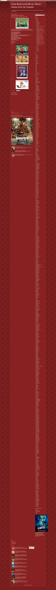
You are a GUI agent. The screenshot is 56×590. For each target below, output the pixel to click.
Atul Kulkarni (37, 140)
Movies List (13, 544)
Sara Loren (37, 413)
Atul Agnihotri (37, 139)
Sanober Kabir (37, 412)
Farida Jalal (37, 189)
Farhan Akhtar (37, 188)
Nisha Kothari (37, 319)
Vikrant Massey (37, 496)
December (37, 22)
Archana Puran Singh (38, 126)
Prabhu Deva (37, 333)
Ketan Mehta (37, 246)
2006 (36, 65)
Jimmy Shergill (37, 227)
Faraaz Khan (37, 186)
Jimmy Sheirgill (37, 226)
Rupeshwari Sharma (38, 398)
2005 (36, 64)
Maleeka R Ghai (37, 271)
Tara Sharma (37, 474)
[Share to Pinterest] (19, 90)
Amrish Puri (37, 109)
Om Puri (36, 324)
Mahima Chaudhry (38, 269)
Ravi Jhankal (37, 382)
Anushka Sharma (37, 123)
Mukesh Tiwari (37, 296)
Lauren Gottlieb (37, 262)
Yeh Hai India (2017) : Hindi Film (39, 35)
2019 (36, 19)
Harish (36, 198)
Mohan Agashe (37, 288)
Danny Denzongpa (38, 164)
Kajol (36, 234)
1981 (36, 54)
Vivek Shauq (37, 502)
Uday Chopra (37, 485)
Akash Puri (37, 95)
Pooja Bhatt (37, 331)
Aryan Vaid (37, 134)
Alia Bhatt (37, 101)
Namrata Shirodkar (38, 303)
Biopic (36, 153)
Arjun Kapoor (37, 127)
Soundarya (37, 454)
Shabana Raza (37, 419)
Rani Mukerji (37, 375)
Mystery (36, 299)
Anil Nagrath (37, 115)
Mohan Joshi (37, 289)
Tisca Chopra (37, 482)
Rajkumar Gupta (37, 360)
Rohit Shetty (37, 396)
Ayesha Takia (37, 143)
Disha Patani (37, 179)
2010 (36, 68)
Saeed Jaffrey (37, 402)
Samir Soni (37, 406)
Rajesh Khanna (37, 358)
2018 (36, 20)
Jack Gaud (37, 215)
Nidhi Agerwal (37, 316)
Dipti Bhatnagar (37, 178)
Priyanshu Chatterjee (38, 341)
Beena (36, 148)
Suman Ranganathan (38, 457)
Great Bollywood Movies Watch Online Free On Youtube (26, 5)
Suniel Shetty (37, 458)
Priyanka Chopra (37, 340)
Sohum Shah (37, 447)
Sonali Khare (37, 451)
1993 (36, 55)
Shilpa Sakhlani (37, 434)
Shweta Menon (37, 441)
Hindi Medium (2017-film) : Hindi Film (19, 558)
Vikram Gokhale (37, 495)
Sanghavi (37, 407)
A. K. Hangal (37, 77)
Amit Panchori (37, 106)
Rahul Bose (37, 351)
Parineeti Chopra (37, 326)
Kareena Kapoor (37, 240)
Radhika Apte (37, 347)
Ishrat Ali (37, 212)
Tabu (36, 471)
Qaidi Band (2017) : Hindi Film (39, 33)
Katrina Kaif (37, 244)
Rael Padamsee (37, 348)
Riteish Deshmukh (38, 393)
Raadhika (37, 344)
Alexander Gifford (37, 99)
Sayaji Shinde (37, 416)
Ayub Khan (37, 144)
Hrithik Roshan (37, 206)
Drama (36, 181)
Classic (36, 160)
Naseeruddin (37, 305)
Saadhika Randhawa (38, 399)
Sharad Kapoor (37, 426)
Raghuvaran (37, 350)
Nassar (36, 307)
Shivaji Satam (37, 436)
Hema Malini (37, 200)
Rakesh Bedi (37, 365)
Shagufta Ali (37, 420)
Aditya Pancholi (37, 89)
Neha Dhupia (37, 313)
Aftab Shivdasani (37, 92)
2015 (36, 72)
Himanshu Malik (37, 203)
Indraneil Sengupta (38, 209)
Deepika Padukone (38, 167)
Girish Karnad (37, 192)
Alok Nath (37, 102)
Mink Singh (37, 285)
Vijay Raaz (37, 493)
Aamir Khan (37, 78)
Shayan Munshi (37, 431)
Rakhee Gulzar (37, 367)
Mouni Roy (37, 292)
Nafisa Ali (37, 300)
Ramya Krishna (37, 371)
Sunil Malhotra (37, 460)
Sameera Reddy (37, 405)
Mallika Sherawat (37, 272)
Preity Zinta (37, 337)
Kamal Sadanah (37, 237)
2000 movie (37, 60)
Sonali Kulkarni (37, 452)
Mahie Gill (37, 267)
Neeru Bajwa (37, 312)
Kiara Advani (37, 248)
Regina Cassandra (38, 388)
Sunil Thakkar (37, 462)
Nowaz (36, 322)
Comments (30, 548)
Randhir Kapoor (37, 374)
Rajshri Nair (37, 364)
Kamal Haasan (37, 236)
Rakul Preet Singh (38, 368)
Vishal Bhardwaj (37, 499)
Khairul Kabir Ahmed (38, 247)
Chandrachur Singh (38, 158)
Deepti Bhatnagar (37, 168)
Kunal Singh (37, 258)
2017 (36, 21)
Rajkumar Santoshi (38, 362)
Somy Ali (37, 448)
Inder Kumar (37, 208)
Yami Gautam (37, 503)
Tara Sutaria (37, 475)
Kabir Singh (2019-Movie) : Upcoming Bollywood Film (20, 150)
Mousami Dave (37, 293)
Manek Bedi (37, 274)
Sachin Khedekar (37, 400)
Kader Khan (37, 233)
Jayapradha (37, 224)
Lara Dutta (37, 261)
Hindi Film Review (14, 543)
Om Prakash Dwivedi (38, 323)
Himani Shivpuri (37, 202)
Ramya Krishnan (37, 372)
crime (36, 162)
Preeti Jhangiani (37, 336)
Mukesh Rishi (37, 295)
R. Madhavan (37, 343)
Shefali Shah (37, 433)
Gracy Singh (37, 195)
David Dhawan (37, 165)
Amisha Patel (37, 105)
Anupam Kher (37, 122)
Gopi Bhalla (37, 193)
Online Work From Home (22, 88)
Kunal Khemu (37, 257)
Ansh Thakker (37, 120)
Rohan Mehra (37, 395)
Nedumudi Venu (37, 310)
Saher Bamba (37, 403)
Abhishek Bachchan (38, 81)
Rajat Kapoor (37, 357)
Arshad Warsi (37, 130)
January (37, 50)
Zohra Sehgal (37, 506)
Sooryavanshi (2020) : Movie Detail (18, 569)
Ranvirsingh (37, 379)
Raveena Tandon (37, 381)
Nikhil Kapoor (37, 317)
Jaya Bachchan (37, 222)
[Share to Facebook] (18, 90)
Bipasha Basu (37, 154)
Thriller (36, 478)
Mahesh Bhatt (37, 265)
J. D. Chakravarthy (38, 213)
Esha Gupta (37, 184)
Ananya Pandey (37, 113)
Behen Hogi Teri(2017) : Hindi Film (18, 580)
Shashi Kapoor (37, 429)
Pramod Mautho (37, 334)
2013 (36, 70)
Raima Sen (37, 354)
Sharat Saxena (37, 427)
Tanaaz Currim (37, 472)
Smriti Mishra (37, 444)
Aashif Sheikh (37, 79)
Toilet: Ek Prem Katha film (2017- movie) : (19, 547)
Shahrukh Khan (37, 422)
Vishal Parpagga (37, 500)
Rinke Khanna (37, 391)
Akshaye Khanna (37, 98)
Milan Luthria (37, 281)
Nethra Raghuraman (38, 315)
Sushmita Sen (37, 468)
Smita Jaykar (37, 443)
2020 (36, 75)
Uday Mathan (37, 486)
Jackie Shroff (37, 216)
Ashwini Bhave (37, 137)
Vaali (36, 489)
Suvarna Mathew (37, 469)
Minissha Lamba (37, 284)
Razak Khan (37, 385)
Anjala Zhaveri (37, 117)
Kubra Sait (37, 255)
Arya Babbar (37, 133)
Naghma (37, 302)
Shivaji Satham (37, 437)
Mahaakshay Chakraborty (38, 264)
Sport (36, 455)
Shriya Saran (37, 440)
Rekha (36, 389)
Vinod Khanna (37, 498)
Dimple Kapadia (37, 175)
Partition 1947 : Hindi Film (39, 34)
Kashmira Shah (37, 243)
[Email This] (16, 90)
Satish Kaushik (37, 414)
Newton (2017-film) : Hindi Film (39, 36)
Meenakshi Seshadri (38, 279)
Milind (36, 282)
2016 (36, 51)
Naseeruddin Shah (38, 306)
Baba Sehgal (37, 147)
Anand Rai (37, 112)
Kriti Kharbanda (37, 253)
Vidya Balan (37, 492)
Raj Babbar (37, 355)
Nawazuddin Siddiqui (38, 309)
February (37, 49)
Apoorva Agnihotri (38, 124)
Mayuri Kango (37, 278)
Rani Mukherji (37, 376)
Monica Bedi (37, 291)
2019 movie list (37, 74)
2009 (36, 67)
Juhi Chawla (37, 231)
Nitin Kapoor (37, 320)
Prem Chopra (37, 338)
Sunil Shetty (37, 461)
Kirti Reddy (37, 250)
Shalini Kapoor (37, 424)
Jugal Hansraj (37, 230)
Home (36, 509)
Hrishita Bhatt (37, 205)
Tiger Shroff (37, 479)
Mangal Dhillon (37, 275)
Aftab (36, 91)
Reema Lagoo (37, 386)
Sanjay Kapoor (37, 409)
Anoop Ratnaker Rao (38, 119)
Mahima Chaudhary (38, 268)
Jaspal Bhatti (37, 220)
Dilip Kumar (37, 174)
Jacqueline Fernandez (38, 217)
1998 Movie (37, 58)
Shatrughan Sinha (38, 430)
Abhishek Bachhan (38, 82)
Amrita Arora (37, 110)
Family (36, 185)
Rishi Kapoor (37, 392)
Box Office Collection (38, 511)
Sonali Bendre (37, 450)
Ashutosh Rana (37, 136)
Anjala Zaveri (37, 116)
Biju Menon (37, 151)
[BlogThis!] (17, 90)
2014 (36, 71)
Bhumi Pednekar (37, 150)
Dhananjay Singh (37, 171)
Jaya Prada (37, 223)
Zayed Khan (37, 505)
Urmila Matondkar (38, 488)
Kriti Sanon (37, 254)
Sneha (36, 445)
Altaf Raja (37, 103)
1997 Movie (37, 57)
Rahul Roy (37, 353)
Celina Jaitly (37, 157)
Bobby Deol (37, 155)
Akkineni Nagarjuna (38, 96)
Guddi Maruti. (37, 196)
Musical (36, 298)
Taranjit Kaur (37, 476)
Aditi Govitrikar (37, 86)
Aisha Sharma (37, 93)
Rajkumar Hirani (37, 361)
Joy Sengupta (37, 229)
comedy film (37, 161)
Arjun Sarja (37, 129)
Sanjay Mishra (37, 410)
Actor (36, 84)
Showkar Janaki (37, 438)
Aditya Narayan (37, 88)
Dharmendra (37, 172)
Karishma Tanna (37, 241)
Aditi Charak (37, 85)
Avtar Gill (37, 141)
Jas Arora (37, 219)
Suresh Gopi (37, 465)
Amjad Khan (37, 108)
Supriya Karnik (37, 464)
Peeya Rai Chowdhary (38, 329)
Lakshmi (37, 260)
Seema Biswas (37, 417)
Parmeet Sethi (37, 327)
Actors (36, 512)
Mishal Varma (37, 286)
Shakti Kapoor (37, 423)
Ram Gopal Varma (38, 369)
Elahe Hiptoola (37, 182)
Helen (36, 199)
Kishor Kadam (37, 251)
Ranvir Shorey (37, 378)
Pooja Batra (37, 330)
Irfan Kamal (37, 210)
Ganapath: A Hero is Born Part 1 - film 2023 (16, 115)
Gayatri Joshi (37, 191)
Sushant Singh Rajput (38, 467)
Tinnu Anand (37, 481)
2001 (36, 61)
